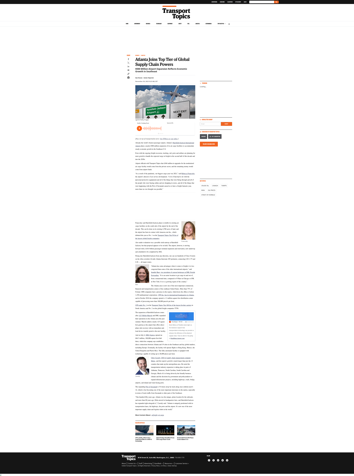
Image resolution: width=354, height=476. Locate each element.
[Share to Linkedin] (128, 66)
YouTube (218, 460)
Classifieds (230, 2)
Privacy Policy (155, 466)
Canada (215, 186)
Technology (159, 24)
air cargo (161, 415)
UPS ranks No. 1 (141, 305)
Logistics (197, 24)
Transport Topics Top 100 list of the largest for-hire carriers (171, 305)
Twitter (213, 460)
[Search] (276, 2)
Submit (226, 124)
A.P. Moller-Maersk (145, 315)
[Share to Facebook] (128, 59)
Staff (140, 463)
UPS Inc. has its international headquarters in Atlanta (176, 295)
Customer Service (181, 463)
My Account (238, 2)
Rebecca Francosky (188, 173)
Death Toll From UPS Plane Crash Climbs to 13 (185, 438)
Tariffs (224, 186)
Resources (168, 463)
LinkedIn (222, 460)
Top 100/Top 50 (221, 24)
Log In (245, 2)
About (124, 463)
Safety (180, 24)
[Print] (128, 77)
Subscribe (222, 2)
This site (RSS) (227, 460)
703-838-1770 (179, 458)
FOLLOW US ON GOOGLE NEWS (209, 144)
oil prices (211, 190)
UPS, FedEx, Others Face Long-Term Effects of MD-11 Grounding (143, 439)
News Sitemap (172, 466)
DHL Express (150, 335)
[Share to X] (128, 63)
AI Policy (163, 466)
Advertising (214, 2)
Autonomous (209, 24)
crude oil (205, 186)
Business (148, 24)
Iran (203, 190)
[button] (128, 74)
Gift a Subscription (216, 136)
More (229, 23)
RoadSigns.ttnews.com (177, 338)
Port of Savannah (151, 387)
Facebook (209, 460)
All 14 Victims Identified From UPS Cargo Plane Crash (165, 438)
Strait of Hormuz (208, 195)
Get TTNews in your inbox (168, 138)
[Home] (177, 13)
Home (127, 24)
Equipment (170, 24)
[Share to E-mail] (128, 70)
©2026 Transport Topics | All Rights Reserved (136, 466)
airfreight (154, 415)
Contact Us (132, 463)
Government (137, 24)
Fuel (188, 24)
